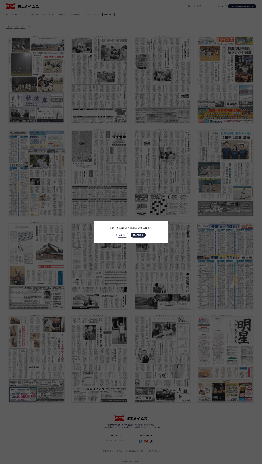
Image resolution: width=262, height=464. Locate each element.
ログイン (122, 235)
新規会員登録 (138, 235)
